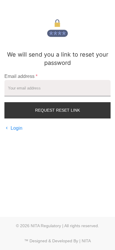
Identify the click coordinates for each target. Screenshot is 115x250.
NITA (86, 240)
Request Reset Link (57, 110)
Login (16, 128)
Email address (20, 76)
